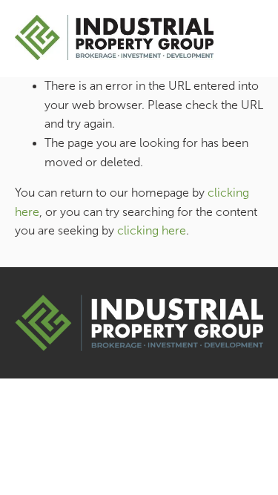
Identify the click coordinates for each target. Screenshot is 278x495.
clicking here (151, 230)
